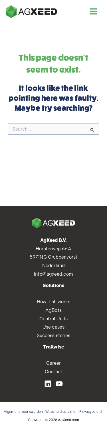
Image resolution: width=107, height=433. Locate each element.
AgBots (53, 310)
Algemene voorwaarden (23, 412)
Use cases (53, 327)
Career (53, 363)
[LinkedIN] (47, 383)
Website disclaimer (61, 412)
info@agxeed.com (53, 274)
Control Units (53, 318)
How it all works (53, 301)
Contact (53, 371)
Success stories (53, 335)
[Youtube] (59, 383)
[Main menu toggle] (93, 11)
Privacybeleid (90, 412)
